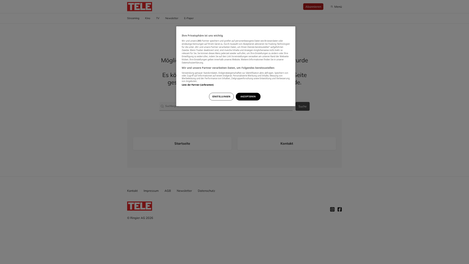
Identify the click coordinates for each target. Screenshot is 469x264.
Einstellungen (221, 96)
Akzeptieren (248, 96)
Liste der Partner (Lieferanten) (198, 84)
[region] (235, 66)
